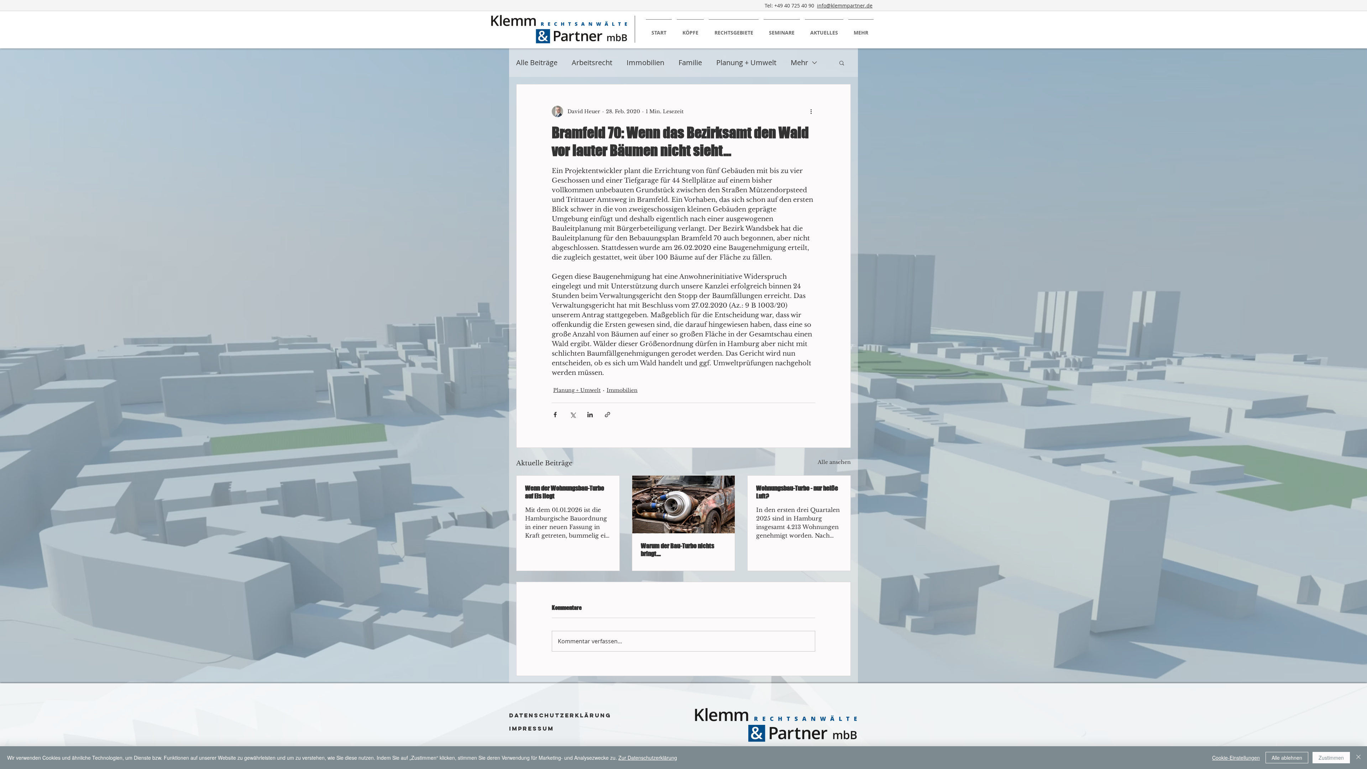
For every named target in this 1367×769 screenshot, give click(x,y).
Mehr (799, 62)
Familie (690, 62)
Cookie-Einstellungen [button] (1236, 757)
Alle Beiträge (536, 62)
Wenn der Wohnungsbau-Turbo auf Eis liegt (564, 492)
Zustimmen (1331, 757)
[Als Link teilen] (607, 414)
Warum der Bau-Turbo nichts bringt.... (677, 550)
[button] (841, 63)
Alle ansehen (834, 462)
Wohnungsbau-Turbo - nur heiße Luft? (797, 492)
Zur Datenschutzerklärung (647, 757)
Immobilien (645, 62)
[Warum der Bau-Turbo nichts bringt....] (683, 504)
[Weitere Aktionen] (811, 111)
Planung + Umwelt (746, 62)
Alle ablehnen (1287, 757)
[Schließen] (1358, 757)
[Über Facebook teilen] (555, 414)
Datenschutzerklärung (560, 715)
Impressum (531, 728)
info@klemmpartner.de (845, 5)
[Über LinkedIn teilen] (590, 414)
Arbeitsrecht (592, 62)
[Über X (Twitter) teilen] (572, 414)
